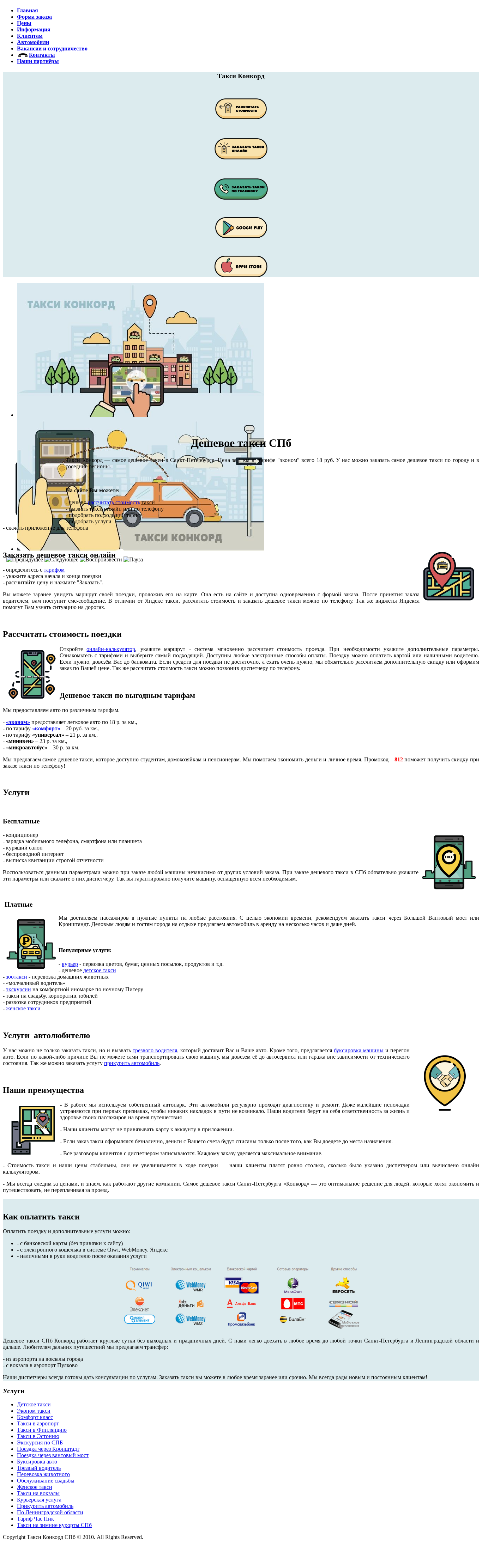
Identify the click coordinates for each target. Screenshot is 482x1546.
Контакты (42, 55)
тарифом (54, 570)
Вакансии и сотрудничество (52, 48)
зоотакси (16, 977)
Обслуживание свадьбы (45, 1481)
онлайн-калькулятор (110, 649)
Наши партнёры (38, 61)
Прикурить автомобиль (45, 1506)
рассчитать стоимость (114, 502)
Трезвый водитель (39, 1468)
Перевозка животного (43, 1474)
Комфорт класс (35, 1417)
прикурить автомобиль (131, 1063)
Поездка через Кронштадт (48, 1449)
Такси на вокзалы (38, 1493)
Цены (24, 23)
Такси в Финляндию (42, 1430)
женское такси (23, 1008)
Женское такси (34, 1487)
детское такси (99, 970)
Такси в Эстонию (38, 1436)
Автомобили (33, 42)
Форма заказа (34, 17)
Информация (33, 29)
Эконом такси (33, 1411)
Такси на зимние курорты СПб (54, 1525)
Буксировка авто (37, 1462)
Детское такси (34, 1404)
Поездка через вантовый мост (53, 1455)
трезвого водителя (155, 1050)
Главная (27, 10)
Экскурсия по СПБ (40, 1442)
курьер (70, 964)
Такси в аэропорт (38, 1423)
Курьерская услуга (39, 1500)
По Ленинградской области (50, 1512)
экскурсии (18, 989)
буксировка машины (359, 1050)
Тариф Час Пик (35, 1519)
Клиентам (30, 36)
